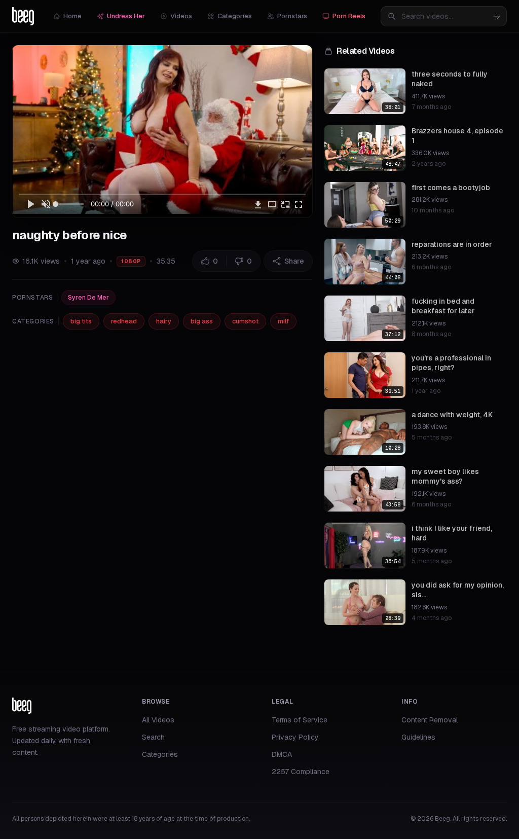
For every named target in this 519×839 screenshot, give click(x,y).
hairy (163, 321)
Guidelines (418, 737)
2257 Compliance (300, 771)
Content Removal (429, 719)
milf (283, 321)
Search (153, 737)
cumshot (245, 321)
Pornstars (292, 16)
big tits (81, 321)
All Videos (158, 719)
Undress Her (126, 16)
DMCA (282, 754)
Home (72, 16)
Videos (181, 16)
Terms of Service (299, 719)
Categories (234, 16)
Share (294, 261)
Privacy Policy (295, 737)
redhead (124, 321)
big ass (202, 321)
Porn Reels (348, 16)
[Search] (497, 16)
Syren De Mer (88, 298)
